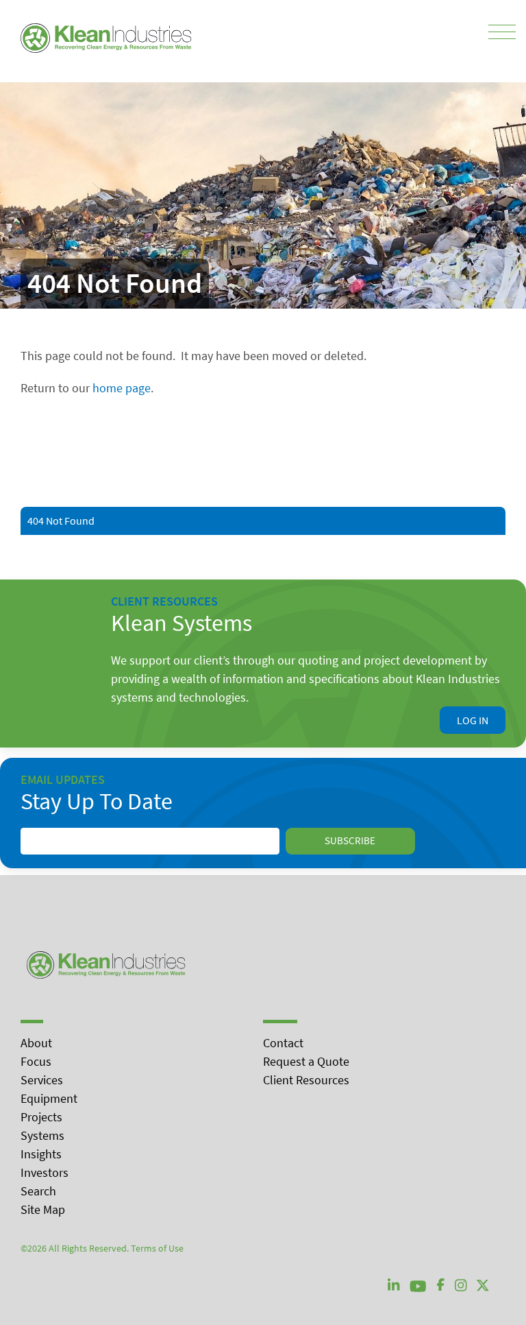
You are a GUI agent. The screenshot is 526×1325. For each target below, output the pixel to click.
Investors (44, 1172)
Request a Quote (306, 1061)
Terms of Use (157, 1248)
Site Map (43, 1209)
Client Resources (306, 1080)
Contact (283, 1043)
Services (42, 1080)
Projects (41, 1117)
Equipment (49, 1098)
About (36, 1043)
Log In (472, 720)
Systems (42, 1135)
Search (38, 1191)
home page (121, 388)
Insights (41, 1154)
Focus (36, 1061)
